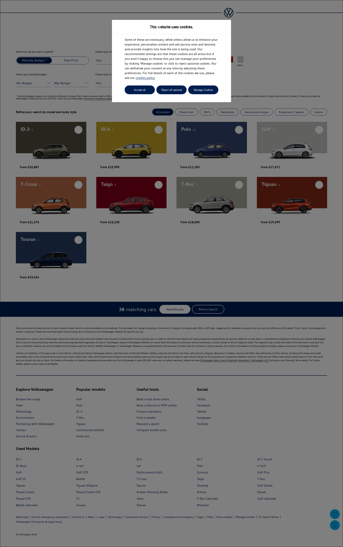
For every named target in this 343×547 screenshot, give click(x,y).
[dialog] (171, 273)
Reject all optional (171, 89)
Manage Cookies (203, 89)
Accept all (139, 89)
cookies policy (145, 78)
